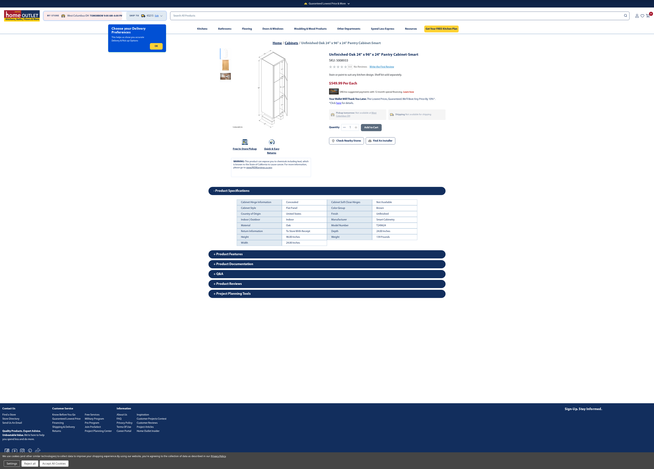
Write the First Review (382, 67)
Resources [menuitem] (411, 29)
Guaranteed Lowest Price (66, 419)
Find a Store (9, 414)
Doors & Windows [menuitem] (272, 29)
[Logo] (22, 15)
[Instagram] (22, 451)
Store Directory (10, 419)
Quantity (334, 127)
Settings (12, 463)
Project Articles (145, 427)
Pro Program (92, 423)
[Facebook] (7, 451)
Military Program (94, 419)
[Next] (308, 89)
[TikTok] (37, 451)
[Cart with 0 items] (648, 15)
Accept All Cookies (54, 463)
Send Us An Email (12, 423)
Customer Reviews (147, 423)
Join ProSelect (93, 427)
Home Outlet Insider (148, 431)
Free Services (92, 414)
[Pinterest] (30, 451)
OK (156, 46)
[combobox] (399, 16)
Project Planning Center (98, 431)
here (338, 103)
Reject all (30, 463)
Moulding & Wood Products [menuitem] (310, 29)
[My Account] (637, 15)
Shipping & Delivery (63, 427)
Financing (58, 423)
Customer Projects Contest (151, 419)
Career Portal (124, 431)
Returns (56, 431)
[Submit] (625, 16)
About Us (122, 414)
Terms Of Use (124, 427)
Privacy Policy (125, 423)
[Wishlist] (642, 15)
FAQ (119, 419)
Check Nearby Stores (348, 141)
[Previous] (236, 89)
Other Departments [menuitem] (348, 29)
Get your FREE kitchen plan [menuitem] (441, 29)
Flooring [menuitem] (247, 29)
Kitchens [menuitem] (202, 29)
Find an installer (382, 141)
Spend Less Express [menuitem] (382, 29)
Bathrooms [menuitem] (224, 29)
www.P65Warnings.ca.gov (259, 167)
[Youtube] (14, 451)
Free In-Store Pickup (245, 149)
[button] (327, 3)
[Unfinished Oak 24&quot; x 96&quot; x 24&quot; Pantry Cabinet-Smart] (272, 88)
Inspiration (143, 414)
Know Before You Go (63, 414)
